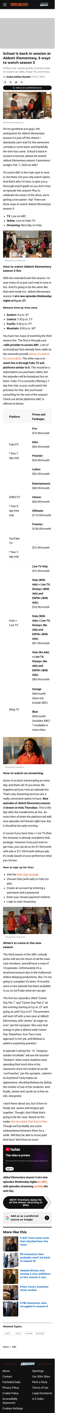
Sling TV (14, 709)
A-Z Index (38, 1398)
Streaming (40, 1333)
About (6, 1370)
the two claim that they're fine (28, 1121)
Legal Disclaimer (42, 1393)
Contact (7, 1376)
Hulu (18, 1333)
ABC (7, 1333)
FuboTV (14, 444)
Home (6, 1347)
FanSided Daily (11, 1382)
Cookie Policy (10, 1393)
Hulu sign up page (28, 874)
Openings (38, 1370)
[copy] (21, 82)
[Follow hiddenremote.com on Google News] (47, 1218)
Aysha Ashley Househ (19, 76)
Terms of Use (40, 1387)
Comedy (29, 1333)
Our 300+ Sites (41, 1376)
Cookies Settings (12, 1408)
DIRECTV (14, 497)
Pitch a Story (39, 1382)
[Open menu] (5, 4)
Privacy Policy (10, 1387)
